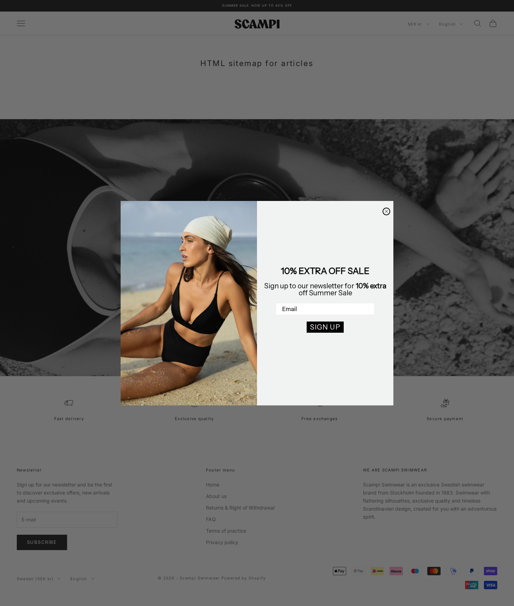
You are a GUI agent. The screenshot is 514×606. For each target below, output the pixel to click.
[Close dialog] (386, 211)
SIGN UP (325, 327)
